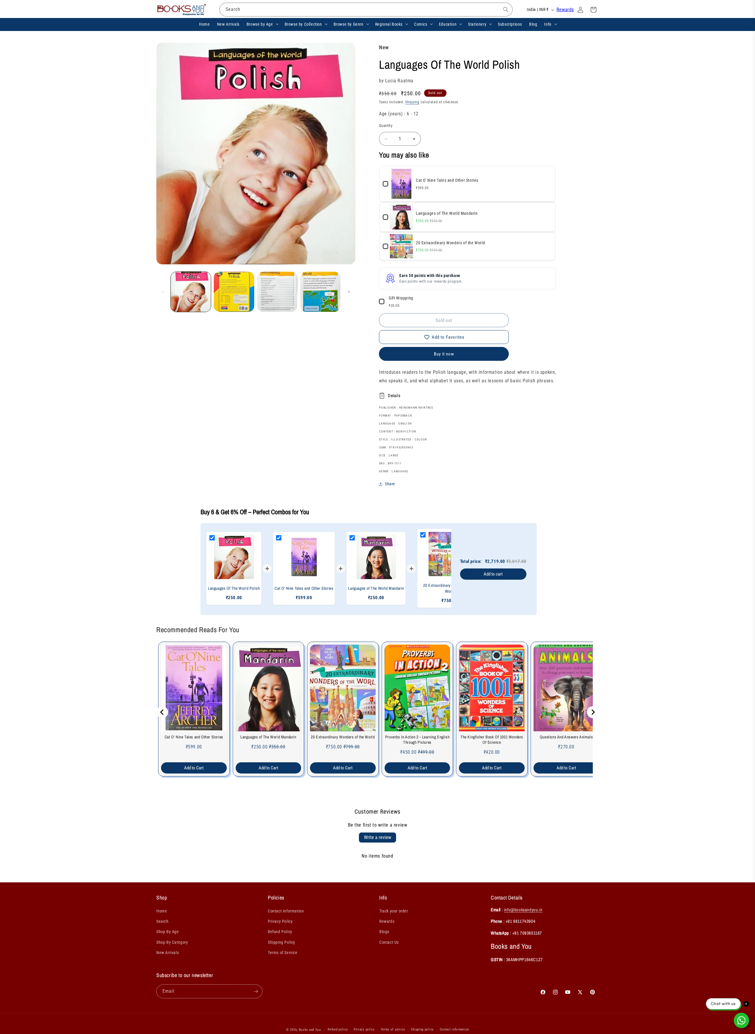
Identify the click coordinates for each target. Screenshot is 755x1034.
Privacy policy (364, 1029)
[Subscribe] (255, 991)
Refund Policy (280, 932)
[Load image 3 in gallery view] (277, 292)
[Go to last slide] (162, 712)
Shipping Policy (281, 942)
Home (161, 911)
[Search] (505, 9)
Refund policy (338, 1029)
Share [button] (390, 483)
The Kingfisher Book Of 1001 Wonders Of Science (491, 739)
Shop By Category (172, 942)
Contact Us (389, 942)
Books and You (310, 1030)
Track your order (393, 911)
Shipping (412, 102)
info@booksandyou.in (523, 910)
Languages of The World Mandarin (268, 737)
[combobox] (366, 9)
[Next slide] (593, 712)
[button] (262, 24)
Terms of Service (283, 953)
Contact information (454, 1029)
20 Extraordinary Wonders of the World (343, 737)
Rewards (565, 9)
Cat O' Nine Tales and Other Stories (194, 737)
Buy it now (444, 354)
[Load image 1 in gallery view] (191, 292)
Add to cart (493, 574)
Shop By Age (167, 932)
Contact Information (286, 911)
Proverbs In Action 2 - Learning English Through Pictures (417, 739)
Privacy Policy (280, 921)
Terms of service (393, 1029)
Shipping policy (422, 1029)
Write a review (377, 837)
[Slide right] (348, 291)
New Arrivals (167, 953)
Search (162, 921)
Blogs (384, 932)
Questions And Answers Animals (566, 737)
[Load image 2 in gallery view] (234, 292)
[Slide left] (162, 291)
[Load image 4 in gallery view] (320, 292)
